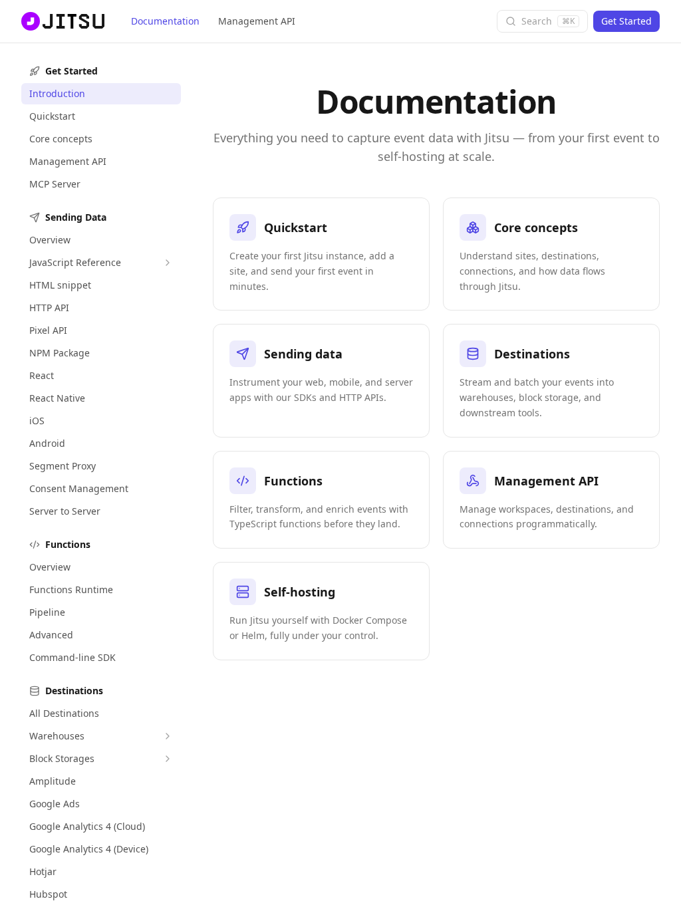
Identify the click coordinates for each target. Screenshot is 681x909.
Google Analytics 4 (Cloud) (87, 826)
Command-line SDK (72, 657)
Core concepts (60, 138)
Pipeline (47, 612)
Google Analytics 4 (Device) (88, 849)
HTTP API (49, 307)
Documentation (165, 21)
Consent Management (78, 488)
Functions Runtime (71, 589)
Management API (256, 21)
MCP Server (54, 184)
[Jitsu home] (61, 21)
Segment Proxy (62, 465)
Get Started (626, 21)
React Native (57, 398)
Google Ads (54, 803)
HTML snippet (60, 285)
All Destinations (64, 713)
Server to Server (64, 511)
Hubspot (48, 894)
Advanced (51, 634)
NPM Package (59, 352)
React (41, 375)
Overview (49, 239)
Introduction (57, 93)
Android (47, 443)
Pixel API (48, 330)
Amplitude (52, 781)
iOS (37, 420)
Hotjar (43, 871)
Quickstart (52, 116)
